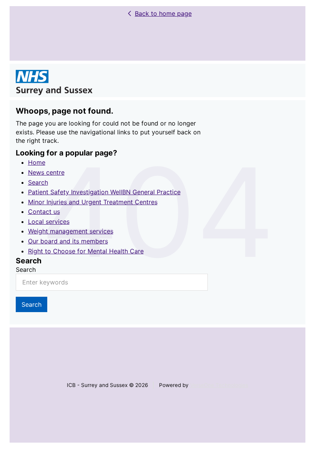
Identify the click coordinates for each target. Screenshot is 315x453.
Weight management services (70, 231)
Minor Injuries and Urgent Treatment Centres (93, 202)
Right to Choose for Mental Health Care (86, 251)
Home (36, 162)
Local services (49, 221)
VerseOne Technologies (219, 385)
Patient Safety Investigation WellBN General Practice (104, 192)
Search (38, 182)
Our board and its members (68, 241)
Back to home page (163, 13)
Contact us (44, 211)
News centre (46, 172)
